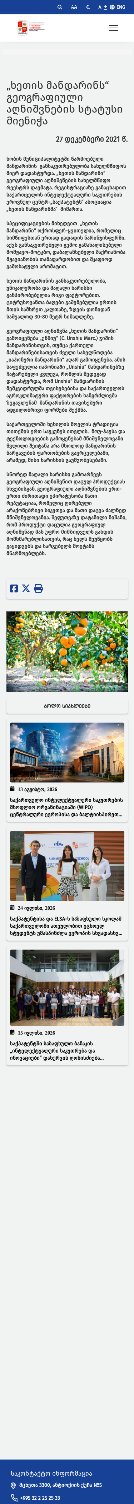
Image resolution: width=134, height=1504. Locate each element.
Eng (120, 7)
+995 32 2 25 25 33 (40, 1498)
